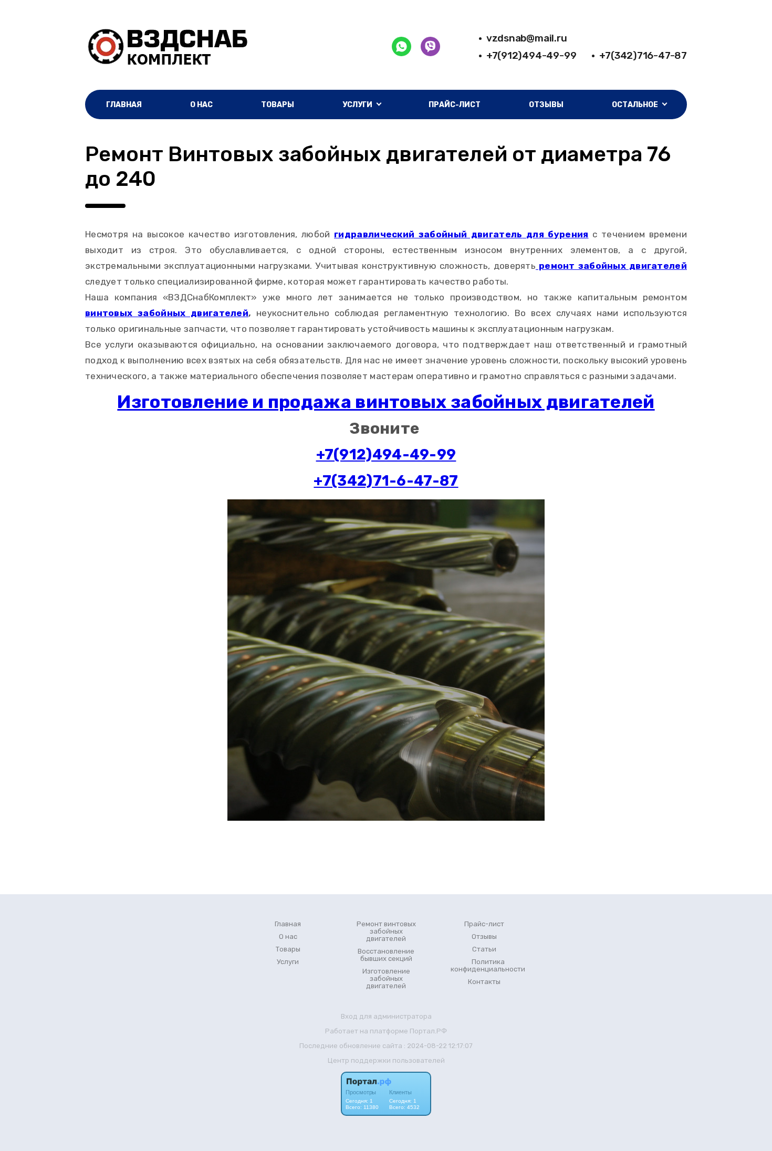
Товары (277, 104)
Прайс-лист (455, 104)
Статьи (484, 949)
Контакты (484, 982)
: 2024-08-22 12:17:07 (438, 1046)
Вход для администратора (386, 1016)
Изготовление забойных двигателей (386, 979)
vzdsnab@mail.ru (526, 38)
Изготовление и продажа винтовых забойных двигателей (385, 402)
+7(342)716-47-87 (643, 55)
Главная (124, 104)
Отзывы (546, 104)
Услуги (288, 962)
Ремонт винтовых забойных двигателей (386, 931)
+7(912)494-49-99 (531, 55)
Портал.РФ (428, 1031)
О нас (201, 104)
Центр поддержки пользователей (386, 1060)
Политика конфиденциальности (488, 965)
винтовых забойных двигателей (166, 313)
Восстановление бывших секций (386, 955)
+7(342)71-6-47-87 (386, 480)
